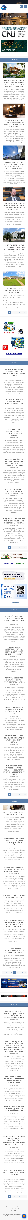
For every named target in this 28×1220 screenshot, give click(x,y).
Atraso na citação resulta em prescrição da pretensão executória (14, 1172)
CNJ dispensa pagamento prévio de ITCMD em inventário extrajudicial (14, 401)
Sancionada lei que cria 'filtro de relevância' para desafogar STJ (14, 291)
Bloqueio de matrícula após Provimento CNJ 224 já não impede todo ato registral (14, 521)
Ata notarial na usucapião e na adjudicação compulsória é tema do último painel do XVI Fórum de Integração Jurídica (14, 1141)
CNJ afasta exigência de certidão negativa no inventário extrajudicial (14, 491)
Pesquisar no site (21, 6)
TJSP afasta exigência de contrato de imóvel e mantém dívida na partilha (14, 680)
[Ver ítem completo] (14, 77)
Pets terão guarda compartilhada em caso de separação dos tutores (14, 950)
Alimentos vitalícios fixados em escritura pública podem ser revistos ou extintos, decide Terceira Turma (14, 770)
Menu (25, 6)
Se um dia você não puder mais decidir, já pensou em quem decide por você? (14, 1109)
